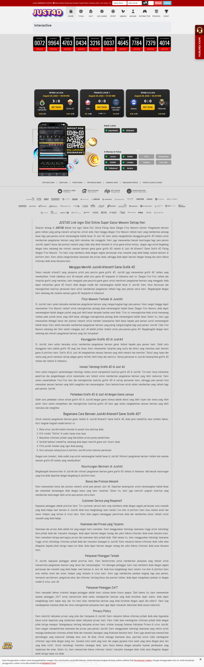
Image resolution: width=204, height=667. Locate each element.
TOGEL (81, 16)
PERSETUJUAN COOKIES (152, 182)
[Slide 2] (101, 113)
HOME (70, 16)
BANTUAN (63, 182)
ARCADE (133, 16)
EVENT (166, 16)
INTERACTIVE (144, 16)
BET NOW (56, 107)
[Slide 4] (104, 113)
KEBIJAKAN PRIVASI (130, 182)
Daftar (167, 3)
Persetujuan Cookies (143, 660)
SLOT (91, 16)
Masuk (158, 3)
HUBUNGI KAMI (112, 182)
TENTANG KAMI (48, 182)
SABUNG (123, 16)
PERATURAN (77, 182)
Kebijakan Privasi (49, 663)
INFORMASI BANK (94, 182)
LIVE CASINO (102, 16)
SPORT (113, 16)
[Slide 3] (103, 113)
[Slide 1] (99, 113)
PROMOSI (156, 16)
